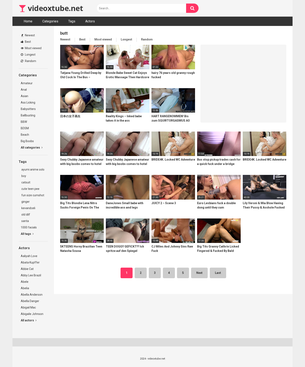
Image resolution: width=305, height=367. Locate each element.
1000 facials (29, 227)
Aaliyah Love (29, 256)
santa (25, 221)
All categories (31, 147)
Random (30, 61)
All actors (28, 320)
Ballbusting (28, 115)
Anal (24, 89)
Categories (50, 21)
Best (27, 41)
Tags (71, 21)
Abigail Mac (28, 307)
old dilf (25, 214)
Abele (24, 281)
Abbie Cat (27, 269)
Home (28, 21)
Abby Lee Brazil (31, 275)
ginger (25, 201)
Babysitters (28, 109)
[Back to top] (291, 354)
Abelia (25, 288)
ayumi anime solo (32, 169)
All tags (26, 233)
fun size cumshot (32, 195)
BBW (24, 121)
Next (199, 272)
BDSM (25, 128)
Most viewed (32, 48)
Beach (25, 134)
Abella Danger (30, 301)
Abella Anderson (32, 294)
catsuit (25, 182)
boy (23, 176)
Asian (24, 96)
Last (218, 272)
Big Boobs (27, 141)
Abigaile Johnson (32, 314)
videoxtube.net (54, 8)
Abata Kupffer (30, 262)
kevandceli (28, 208)
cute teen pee (30, 188)
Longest (29, 54)
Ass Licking (28, 102)
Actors (90, 21)
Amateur (27, 83)
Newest (29, 35)
